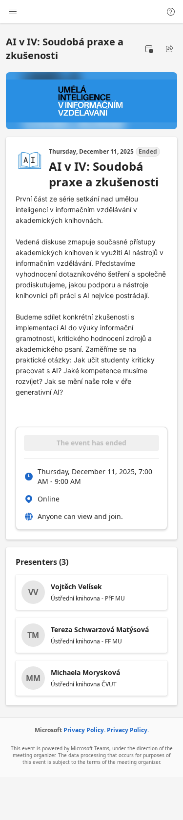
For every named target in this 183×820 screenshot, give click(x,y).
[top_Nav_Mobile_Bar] (12, 12)
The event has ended (91, 442)
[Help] (170, 11)
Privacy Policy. (84, 730)
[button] (149, 49)
